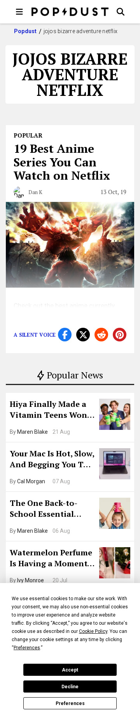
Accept (70, 670)
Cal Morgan (31, 481)
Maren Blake (32, 432)
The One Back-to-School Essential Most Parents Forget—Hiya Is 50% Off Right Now (49, 509)
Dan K (35, 192)
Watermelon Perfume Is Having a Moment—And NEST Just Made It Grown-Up (52, 559)
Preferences (70, 703)
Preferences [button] (27, 647)
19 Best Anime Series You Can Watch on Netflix (62, 162)
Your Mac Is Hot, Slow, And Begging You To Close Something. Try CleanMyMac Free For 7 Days (52, 460)
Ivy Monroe (30, 580)
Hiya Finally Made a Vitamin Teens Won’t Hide (51, 410)
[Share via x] (83, 334)
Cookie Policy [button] (93, 631)
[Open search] (120, 11)
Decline (70, 686)
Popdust (25, 31)
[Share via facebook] (65, 334)
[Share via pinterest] (119, 334)
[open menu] (19, 11)
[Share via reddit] (101, 334)
